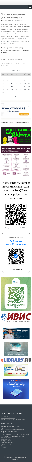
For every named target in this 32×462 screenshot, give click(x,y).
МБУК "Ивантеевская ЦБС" (18, 457)
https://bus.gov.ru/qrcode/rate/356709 (13, 228)
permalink (13, 66)
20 (16, 86)
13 (16, 83)
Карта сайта (16, 459)
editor (21, 20)
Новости (23, 63)
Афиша (18, 63)
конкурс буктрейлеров (17, 34)
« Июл (15, 96)
